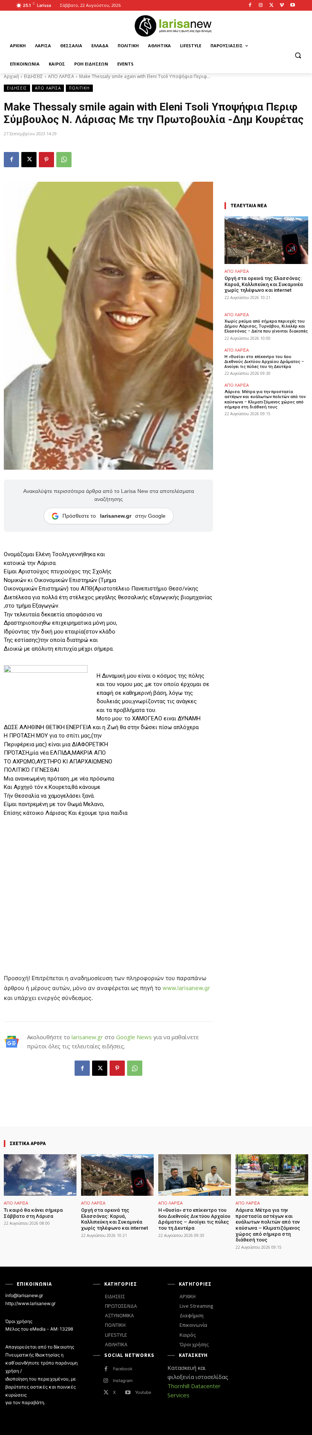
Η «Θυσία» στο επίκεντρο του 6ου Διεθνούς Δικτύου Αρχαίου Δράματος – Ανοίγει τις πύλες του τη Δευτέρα (264, 361)
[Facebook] (250, 5)
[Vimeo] (281, 5)
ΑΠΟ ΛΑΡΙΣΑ (61, 76)
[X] (271, 5)
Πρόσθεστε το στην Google (114, 516)
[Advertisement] (108, 880)
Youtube (143, 1392)
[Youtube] (292, 5)
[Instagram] (260, 5)
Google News (134, 1037)
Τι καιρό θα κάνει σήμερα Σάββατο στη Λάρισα (33, 1213)
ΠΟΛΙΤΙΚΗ (79, 88)
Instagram (123, 1380)
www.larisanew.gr (186, 988)
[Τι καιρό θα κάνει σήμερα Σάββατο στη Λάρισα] (40, 1175)
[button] (298, 55)
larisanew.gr (87, 1037)
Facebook (122, 1368)
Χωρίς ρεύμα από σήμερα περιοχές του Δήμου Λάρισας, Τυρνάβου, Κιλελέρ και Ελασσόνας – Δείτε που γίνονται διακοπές (266, 326)
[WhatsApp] (64, 159)
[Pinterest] (46, 159)
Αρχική (11, 76)
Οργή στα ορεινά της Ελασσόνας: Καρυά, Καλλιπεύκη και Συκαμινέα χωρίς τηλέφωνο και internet (263, 284)
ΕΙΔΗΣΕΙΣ (33, 76)
